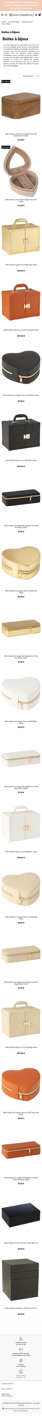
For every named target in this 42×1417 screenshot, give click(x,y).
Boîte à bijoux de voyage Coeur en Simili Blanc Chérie (21, 722)
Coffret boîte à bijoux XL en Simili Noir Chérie (21, 460)
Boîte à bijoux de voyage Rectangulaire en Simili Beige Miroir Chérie (21, 983)
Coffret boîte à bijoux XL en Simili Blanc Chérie (21, 852)
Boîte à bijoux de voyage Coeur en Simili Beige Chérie (21, 918)
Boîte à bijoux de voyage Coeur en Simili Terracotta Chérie (21, 1113)
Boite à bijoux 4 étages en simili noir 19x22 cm (21, 1308)
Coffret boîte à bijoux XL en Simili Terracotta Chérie (21, 330)
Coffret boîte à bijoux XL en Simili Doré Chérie (21, 265)
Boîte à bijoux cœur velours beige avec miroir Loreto (21, 200)
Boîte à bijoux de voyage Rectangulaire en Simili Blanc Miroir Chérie (21, 787)
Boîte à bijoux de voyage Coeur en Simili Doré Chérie (21, 592)
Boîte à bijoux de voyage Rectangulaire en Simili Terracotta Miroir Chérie (21, 1179)
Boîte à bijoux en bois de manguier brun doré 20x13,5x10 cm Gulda (21, 135)
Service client (21, 1375)
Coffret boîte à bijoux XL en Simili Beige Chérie (21, 1047)
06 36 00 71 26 (21, 1377)
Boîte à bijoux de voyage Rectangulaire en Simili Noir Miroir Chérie (21, 526)
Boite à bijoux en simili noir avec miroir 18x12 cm (21, 1243)
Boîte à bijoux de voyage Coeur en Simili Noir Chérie (21, 395)
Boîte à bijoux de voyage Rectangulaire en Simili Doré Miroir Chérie (21, 657)
